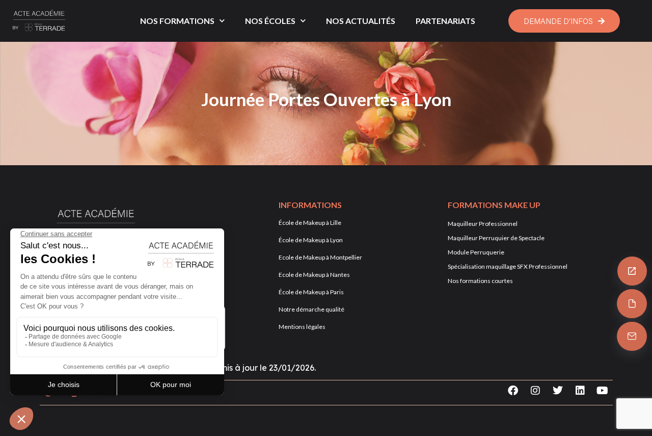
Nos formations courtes (480, 281)
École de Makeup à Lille (310, 222)
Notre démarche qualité (311, 309)
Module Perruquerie (476, 252)
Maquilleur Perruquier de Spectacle (496, 238)
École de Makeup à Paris (311, 292)
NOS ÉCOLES (270, 20)
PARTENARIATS (445, 20)
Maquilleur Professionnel (483, 223)
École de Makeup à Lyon (311, 240)
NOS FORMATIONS (177, 20)
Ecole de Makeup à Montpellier (320, 257)
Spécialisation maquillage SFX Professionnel (507, 266)
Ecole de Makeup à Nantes (314, 274)
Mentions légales (302, 326)
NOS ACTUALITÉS (360, 20)
